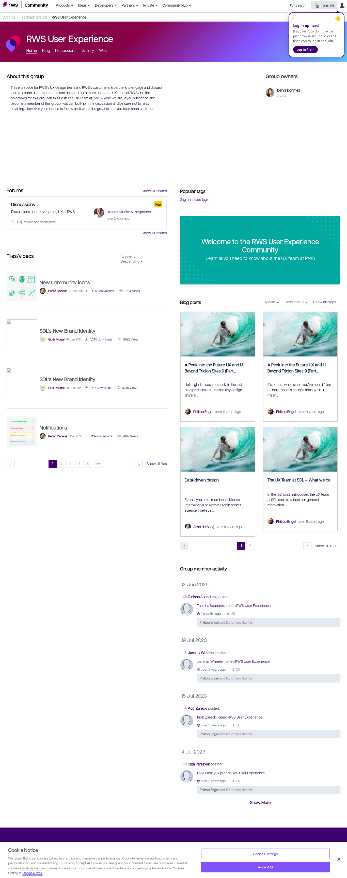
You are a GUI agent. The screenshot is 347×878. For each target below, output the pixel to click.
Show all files (157, 463)
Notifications (53, 427)
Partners (128, 5)
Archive (9, 17)
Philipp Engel (203, 411)
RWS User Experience (69, 17)
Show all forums (154, 190)
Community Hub (175, 5)
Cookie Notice (32, 873)
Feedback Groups (34, 17)
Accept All (265, 867)
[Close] (338, 859)
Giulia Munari (56, 339)
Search (301, 5)
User (341, 5)
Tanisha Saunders (202, 596)
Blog (46, 50)
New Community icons (65, 282)
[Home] (25, 4)
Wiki (103, 50)
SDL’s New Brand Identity (68, 330)
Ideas (82, 5)
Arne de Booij (203, 526)
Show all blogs (324, 301)
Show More (260, 802)
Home (31, 50)
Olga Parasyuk (199, 764)
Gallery (88, 50)
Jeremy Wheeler (201, 652)
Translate (327, 5)
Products (63, 5)
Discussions (65, 50)
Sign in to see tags (194, 199)
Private (148, 5)
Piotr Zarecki (197, 708)
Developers (104, 5)
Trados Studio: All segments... (130, 211)
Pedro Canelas (57, 291)
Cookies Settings (265, 854)
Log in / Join (305, 49)
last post (283, 494)
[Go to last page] (98, 464)
